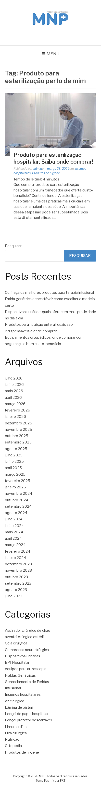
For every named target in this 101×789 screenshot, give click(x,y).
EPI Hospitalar (17, 662)
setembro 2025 (18, 442)
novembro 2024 (18, 493)
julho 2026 (14, 378)
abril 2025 (13, 468)
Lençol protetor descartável (28, 720)
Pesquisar (13, 246)
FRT (62, 780)
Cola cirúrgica (16, 643)
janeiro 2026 (15, 416)
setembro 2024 (18, 506)
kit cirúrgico (14, 701)
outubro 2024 (16, 500)
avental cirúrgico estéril (24, 637)
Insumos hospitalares (23, 694)
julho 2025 (14, 455)
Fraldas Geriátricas (20, 675)
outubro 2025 (16, 436)
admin (37, 168)
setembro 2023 (18, 583)
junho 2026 (14, 384)
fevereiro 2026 (17, 410)
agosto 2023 (16, 590)
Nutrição (12, 739)
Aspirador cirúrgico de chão (27, 630)
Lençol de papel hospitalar (27, 714)
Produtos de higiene (46, 173)
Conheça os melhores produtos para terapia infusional (49, 292)
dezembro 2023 (18, 564)
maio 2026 (14, 391)
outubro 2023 (16, 577)
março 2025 (15, 474)
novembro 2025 (18, 429)
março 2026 (15, 404)
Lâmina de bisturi (19, 707)
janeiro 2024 (15, 558)
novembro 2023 (18, 570)
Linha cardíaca (16, 727)
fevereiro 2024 (17, 551)
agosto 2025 (16, 449)
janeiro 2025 (15, 487)
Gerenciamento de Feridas (27, 682)
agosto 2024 (16, 513)
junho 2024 (14, 526)
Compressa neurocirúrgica (27, 650)
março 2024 (15, 545)
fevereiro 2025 (17, 481)
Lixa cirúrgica (16, 733)
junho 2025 (14, 461)
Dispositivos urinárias (22, 656)
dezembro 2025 (18, 423)
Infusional (13, 688)
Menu (53, 53)
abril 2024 (13, 538)
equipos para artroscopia (25, 669)
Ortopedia (13, 746)
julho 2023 (13, 596)
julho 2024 (14, 519)
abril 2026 (13, 397)
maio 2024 (14, 532)
